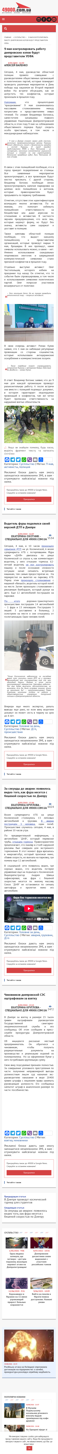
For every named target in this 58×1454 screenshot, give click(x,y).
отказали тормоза (22, 841)
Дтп (33, 729)
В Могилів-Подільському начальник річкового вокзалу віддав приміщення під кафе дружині (37, 1414)
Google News (54, 19)
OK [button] (29, 1448)
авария (35, 935)
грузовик (47, 935)
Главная (7, 37)
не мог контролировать (40, 564)
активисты (11, 467)
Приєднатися (29, 499)
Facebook (43, 19)
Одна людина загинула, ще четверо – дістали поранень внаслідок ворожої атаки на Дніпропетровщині (16, 1260)
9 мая (49, 464)
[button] (3, 19)
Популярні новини (14, 1396)
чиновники (21, 1140)
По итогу (12, 601)
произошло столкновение (36, 580)
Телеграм (48, 19)
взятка (8, 1140)
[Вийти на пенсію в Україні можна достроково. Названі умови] (41, 1288)
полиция (24, 467)
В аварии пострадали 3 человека (29, 822)
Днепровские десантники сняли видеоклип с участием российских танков (41, 1259)
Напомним (10, 102)
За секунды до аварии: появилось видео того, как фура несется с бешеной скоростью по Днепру (25, 1212)
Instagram (38, 19)
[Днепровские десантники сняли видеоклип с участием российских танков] (41, 1247)
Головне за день (29, 726)
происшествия (13, 732)
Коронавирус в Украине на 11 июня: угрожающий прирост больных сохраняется (16, 1299)
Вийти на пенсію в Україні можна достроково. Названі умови (41, 1298)
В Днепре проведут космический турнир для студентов (25, 1199)
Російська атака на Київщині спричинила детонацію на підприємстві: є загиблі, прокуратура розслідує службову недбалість (27, 1369)
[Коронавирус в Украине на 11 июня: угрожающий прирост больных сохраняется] (17, 1288)
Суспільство (19, 37)
